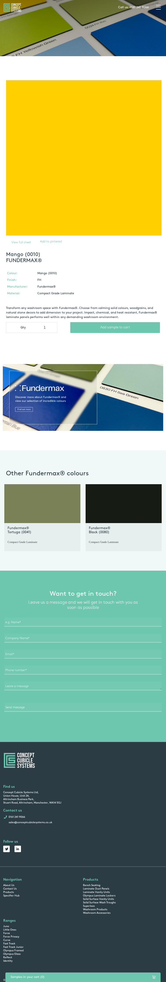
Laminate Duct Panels (96, 889)
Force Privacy (11, 937)
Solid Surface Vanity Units (98, 899)
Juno (6, 926)
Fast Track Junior (13, 947)
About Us (8, 885)
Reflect (7, 957)
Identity (8, 961)
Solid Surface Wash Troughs (99, 902)
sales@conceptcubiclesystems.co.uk (30, 822)
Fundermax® (46, 286)
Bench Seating (91, 885)
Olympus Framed (13, 950)
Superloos (89, 906)
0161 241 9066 (139, 7)
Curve (6, 940)
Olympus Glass (12, 954)
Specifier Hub (11, 895)
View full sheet (21, 242)
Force (6, 933)
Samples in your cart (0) (28, 977)
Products (8, 892)
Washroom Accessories (96, 913)
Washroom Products (95, 909)
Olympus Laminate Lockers (99, 895)
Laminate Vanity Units (96, 892)
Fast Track (9, 943)
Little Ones (9, 930)
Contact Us (10, 889)
